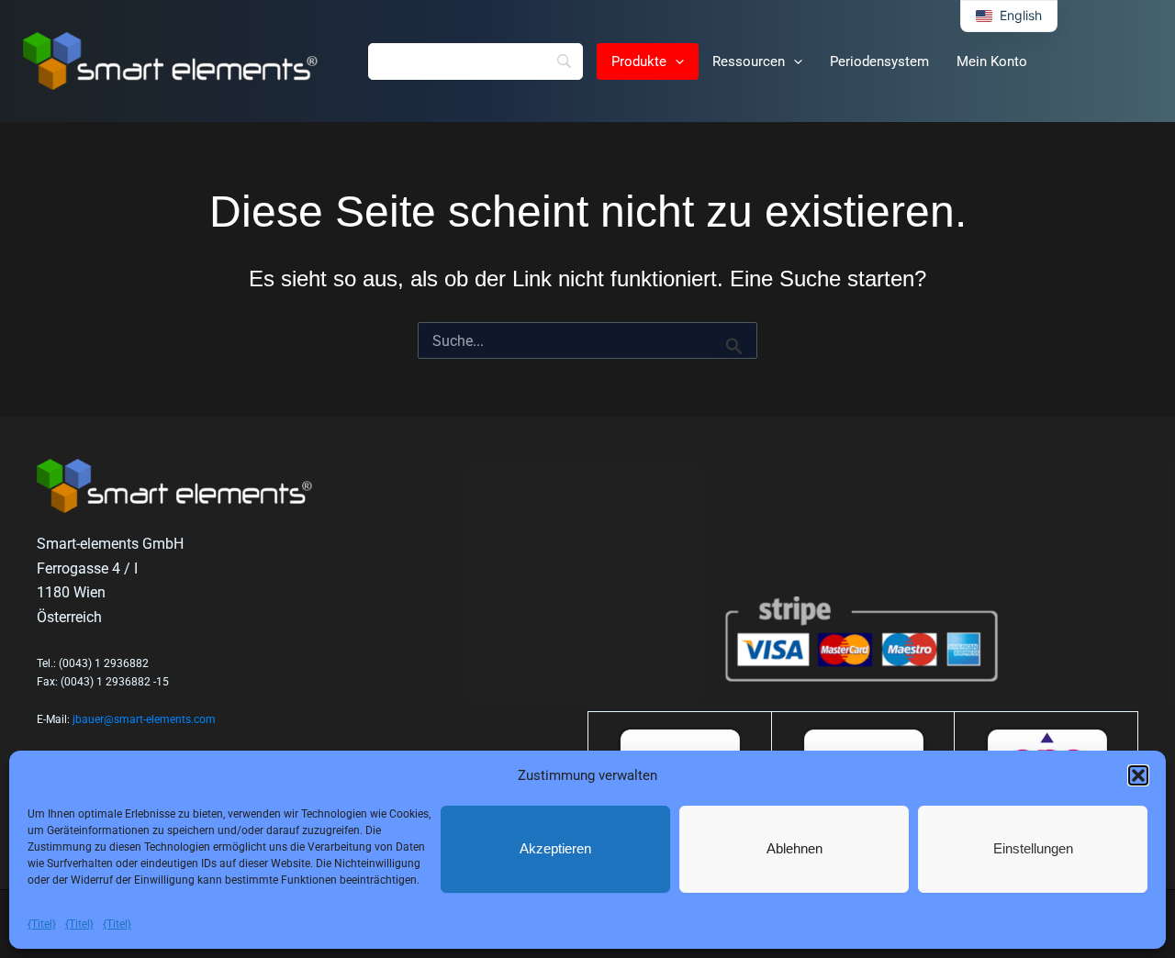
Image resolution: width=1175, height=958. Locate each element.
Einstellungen (1033, 848)
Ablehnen (794, 848)
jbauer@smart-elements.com (144, 719)
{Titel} (42, 924)
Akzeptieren (555, 848)
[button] (1138, 775)
